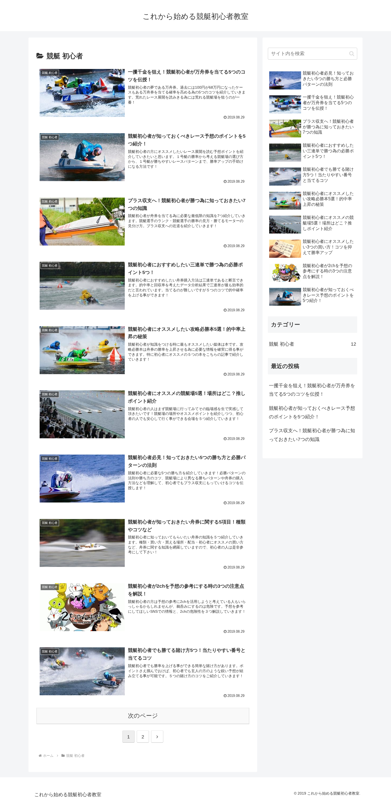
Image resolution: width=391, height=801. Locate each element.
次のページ (143, 715)
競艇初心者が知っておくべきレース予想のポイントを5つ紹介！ (312, 412)
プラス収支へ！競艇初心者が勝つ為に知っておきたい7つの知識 (312, 435)
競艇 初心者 (312, 344)
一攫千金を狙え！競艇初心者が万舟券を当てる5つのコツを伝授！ (312, 390)
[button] (351, 54)
